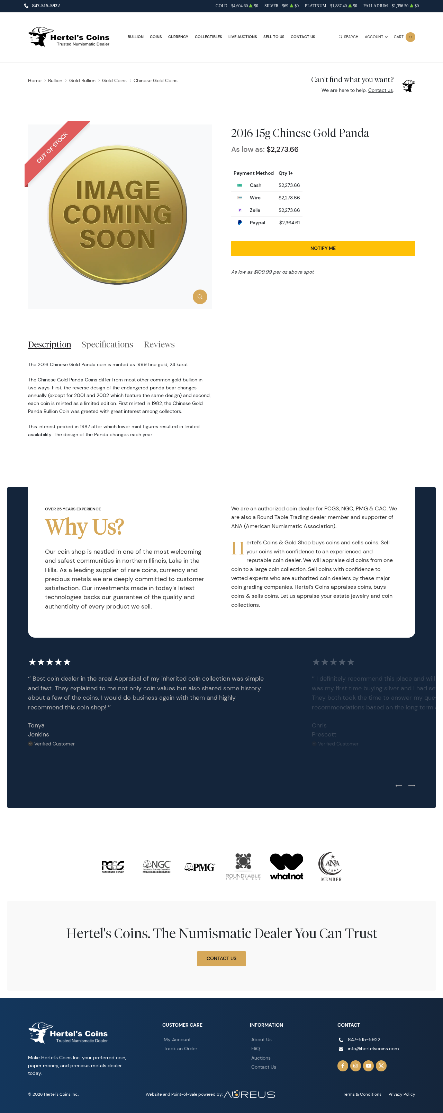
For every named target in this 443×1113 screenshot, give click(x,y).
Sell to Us (273, 37)
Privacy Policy (402, 1094)
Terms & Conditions (362, 1094)
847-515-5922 (46, 6)
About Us (261, 1039)
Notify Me (323, 248)
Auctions (261, 1058)
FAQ (255, 1048)
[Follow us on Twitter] (381, 1065)
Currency (178, 37)
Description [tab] (49, 344)
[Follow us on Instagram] (355, 1065)
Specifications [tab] (107, 344)
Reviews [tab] (159, 344)
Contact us (380, 90)
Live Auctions (242, 37)
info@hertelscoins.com (373, 1048)
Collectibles (208, 37)
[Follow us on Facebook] (343, 1065)
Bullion (136, 37)
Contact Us (303, 37)
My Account (177, 1039)
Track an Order (180, 1048)
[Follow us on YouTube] (368, 1065)
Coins (156, 37)
